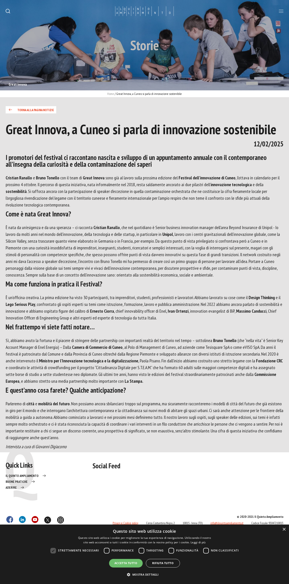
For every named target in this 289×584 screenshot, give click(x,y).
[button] (144, 575)
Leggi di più (198, 542)
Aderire (11, 487)
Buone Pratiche (17, 482)
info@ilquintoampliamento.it (226, 523)
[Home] (144, 11)
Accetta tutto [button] (125, 563)
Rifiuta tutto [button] (163, 563)
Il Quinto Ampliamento (22, 476)
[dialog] (144, 554)
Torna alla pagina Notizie (35, 110)
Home (110, 94)
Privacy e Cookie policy (125, 523)
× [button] (284, 529)
